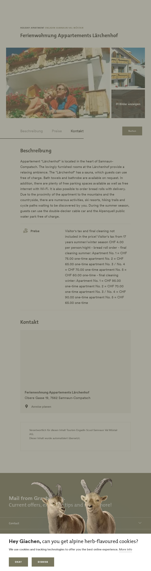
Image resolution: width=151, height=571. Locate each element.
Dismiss (43, 562)
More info (125, 549)
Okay (18, 562)
